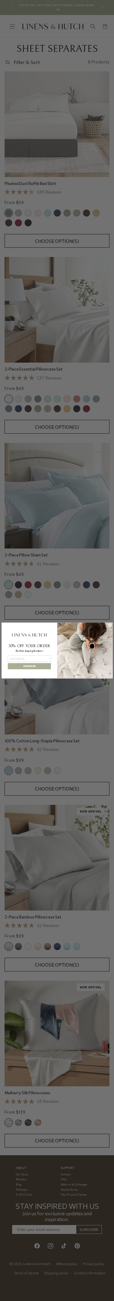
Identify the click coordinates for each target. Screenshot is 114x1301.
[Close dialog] (110, 625)
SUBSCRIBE (29, 666)
